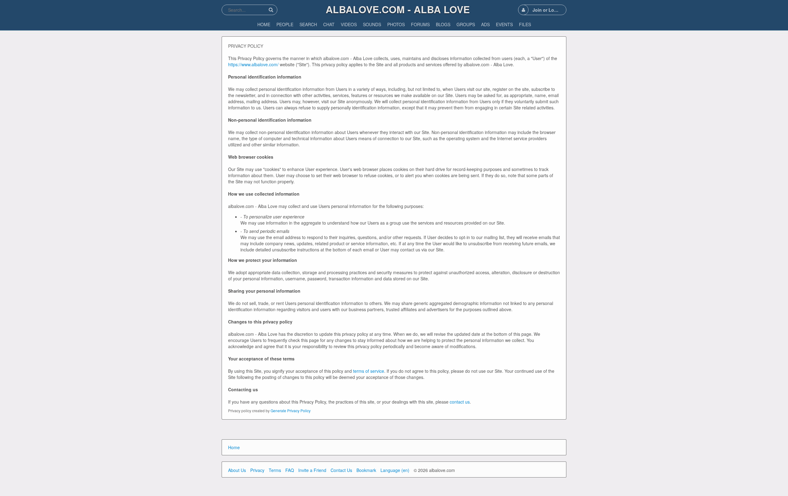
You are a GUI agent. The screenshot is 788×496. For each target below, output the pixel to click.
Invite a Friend (312, 470)
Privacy (257, 470)
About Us (237, 470)
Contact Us (341, 470)
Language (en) (394, 470)
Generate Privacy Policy (291, 410)
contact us (460, 402)
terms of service (368, 371)
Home (234, 447)
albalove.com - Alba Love (398, 9)
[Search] (271, 9)
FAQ (289, 470)
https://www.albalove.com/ (253, 64)
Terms (275, 470)
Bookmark (366, 470)
